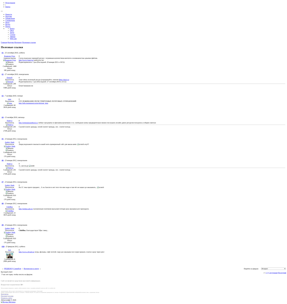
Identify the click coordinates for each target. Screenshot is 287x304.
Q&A (12, 31)
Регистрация (10, 3)
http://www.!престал (26, 60)
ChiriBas (9, 207)
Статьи (12, 35)
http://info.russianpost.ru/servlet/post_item (33, 103)
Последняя (282, 273)
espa (9, 99)
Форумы (8, 16)
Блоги (12, 28)
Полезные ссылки (29, 42)
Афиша (12, 37)
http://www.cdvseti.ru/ (26, 252)
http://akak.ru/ (64, 80)
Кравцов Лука (9, 56)
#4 (2, 117)
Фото (7, 22)
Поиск (7, 26)
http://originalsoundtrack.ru (28, 123)
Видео (7, 24)
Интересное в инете (31, 269)
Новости (8, 14)
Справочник (10, 20)
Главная (4, 42)
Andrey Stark (9, 142)
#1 (2, 53)
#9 (2, 225)
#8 (2, 203)
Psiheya (9, 121)
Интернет (18, 42)
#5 (2, 139)
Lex (9, 250)
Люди (12, 33)
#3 (2, 96)
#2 (2, 74)
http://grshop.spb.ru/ (26, 209)
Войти (7, 7)
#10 (3, 246)
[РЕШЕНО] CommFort (12, 269)
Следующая (273, 273)
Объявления (10, 18)
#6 (2, 160)
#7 (2, 182)
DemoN (9, 78)
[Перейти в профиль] (9, 60)
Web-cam (13, 39)
